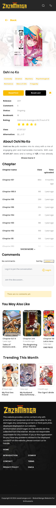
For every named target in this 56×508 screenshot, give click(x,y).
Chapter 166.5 (9, 191)
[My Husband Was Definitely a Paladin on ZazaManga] (28, 375)
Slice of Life (21, 84)
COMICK (32, 455)
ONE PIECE (48, 347)
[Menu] (50, 5)
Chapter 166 (8, 199)
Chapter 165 (8, 207)
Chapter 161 (8, 238)
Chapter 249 (29, 338)
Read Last (36, 93)
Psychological (42, 79)
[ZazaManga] (14, 5)
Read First (13, 93)
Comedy (8, 79)
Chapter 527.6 (9, 338)
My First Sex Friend (7, 393)
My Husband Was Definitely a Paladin (28, 394)
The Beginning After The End (30, 345)
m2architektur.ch (14, 485)
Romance (8, 84)
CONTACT (8, 461)
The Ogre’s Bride (46, 392)
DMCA (31, 467)
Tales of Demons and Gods (9, 346)
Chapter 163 (8, 223)
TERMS (31, 461)
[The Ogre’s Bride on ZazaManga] (46, 375)
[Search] (43, 5)
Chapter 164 (8, 215)
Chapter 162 (8, 230)
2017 (19, 101)
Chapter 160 (8, 246)
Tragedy (34, 84)
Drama (18, 79)
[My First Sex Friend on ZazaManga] (10, 375)
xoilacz (22, 480)
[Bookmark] (50, 93)
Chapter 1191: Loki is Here (49, 340)
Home (6, 449)
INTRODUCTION (10, 455)
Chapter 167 (8, 180)
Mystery (29, 79)
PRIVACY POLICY (11, 467)
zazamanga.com (24, 498)
